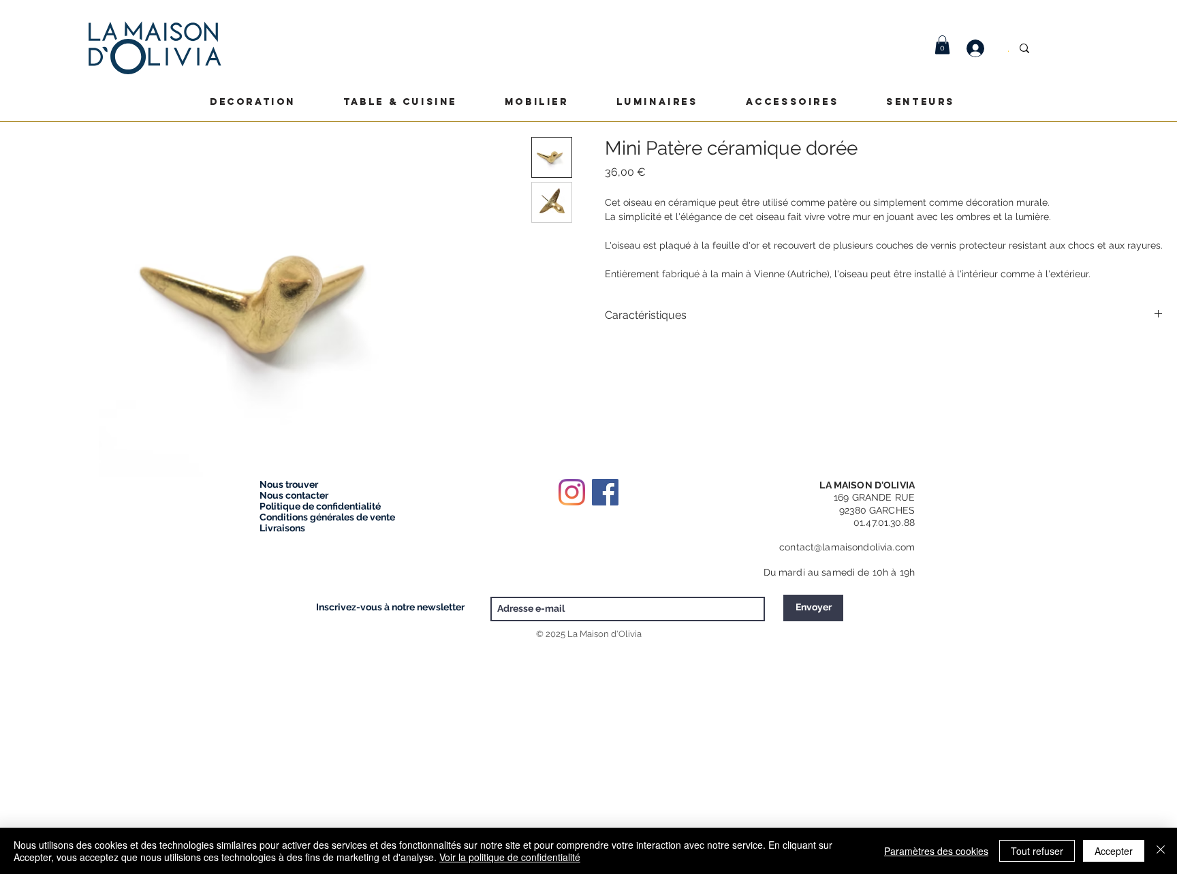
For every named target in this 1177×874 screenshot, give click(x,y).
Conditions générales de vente (327, 517)
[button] (942, 44)
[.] (982, 48)
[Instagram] (572, 492)
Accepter (1114, 851)
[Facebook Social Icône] (605, 492)
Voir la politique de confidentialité (509, 857)
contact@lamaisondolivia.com (847, 547)
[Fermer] (1160, 851)
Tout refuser (1037, 851)
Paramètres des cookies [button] (936, 851)
